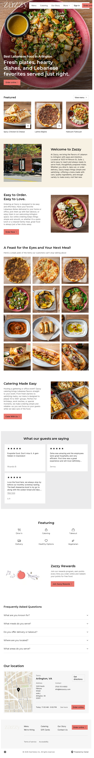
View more (11, 493)
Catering (44, 5)
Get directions (78, 678)
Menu (34, 5)
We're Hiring (29, 730)
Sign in (77, 5)
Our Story (55, 5)
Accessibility (43, 742)
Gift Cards (45, 730)
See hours (64, 707)
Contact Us (63, 730)
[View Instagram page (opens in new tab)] (5, 752)
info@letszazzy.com (62, 689)
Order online (78, 707)
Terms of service (30, 742)
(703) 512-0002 (61, 687)
